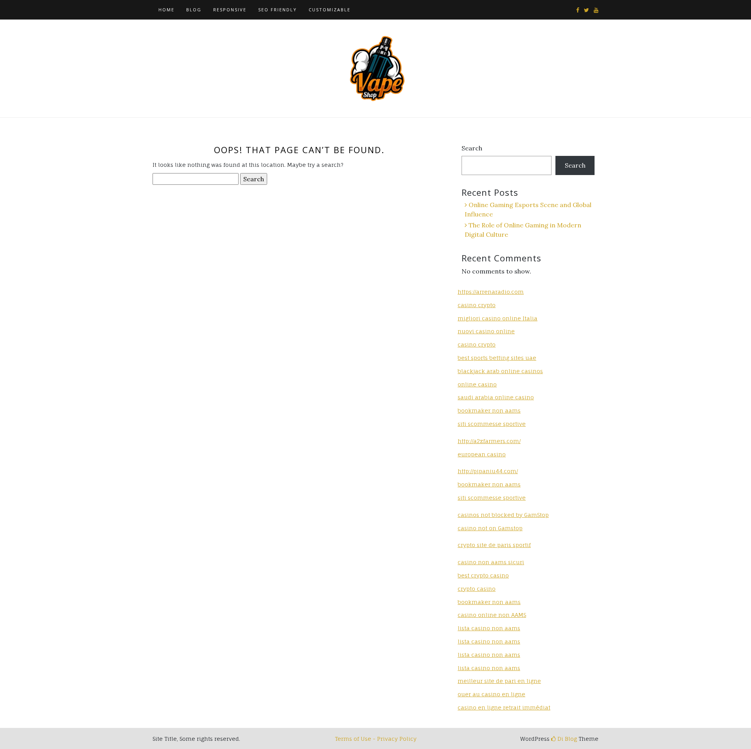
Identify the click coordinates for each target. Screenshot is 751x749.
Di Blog (566, 738)
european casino (482, 454)
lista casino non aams (489, 628)
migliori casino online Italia (497, 318)
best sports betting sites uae (497, 357)
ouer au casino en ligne (491, 694)
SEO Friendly (277, 10)
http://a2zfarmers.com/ (489, 441)
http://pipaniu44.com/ (488, 471)
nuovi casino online (486, 331)
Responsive (229, 10)
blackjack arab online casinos (500, 371)
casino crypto (477, 305)
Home (166, 10)
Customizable (329, 10)
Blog (193, 10)
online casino (477, 384)
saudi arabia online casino (496, 397)
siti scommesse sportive (492, 423)
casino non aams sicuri (491, 562)
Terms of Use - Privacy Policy (376, 738)
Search (472, 148)
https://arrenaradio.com (491, 291)
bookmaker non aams (489, 410)
